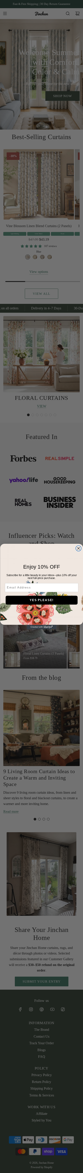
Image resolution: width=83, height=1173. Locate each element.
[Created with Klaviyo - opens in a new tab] (41, 627)
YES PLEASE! (41, 600)
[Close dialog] (78, 548)
